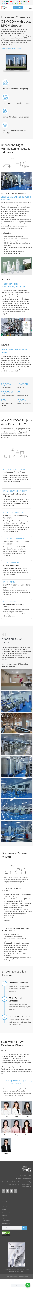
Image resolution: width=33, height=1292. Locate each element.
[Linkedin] (11, 1191)
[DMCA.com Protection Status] (6, 1235)
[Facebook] (3, 1191)
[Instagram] (15, 1191)
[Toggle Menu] (30, 8)
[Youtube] (7, 1191)
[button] (16, 181)
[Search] (24, 1228)
